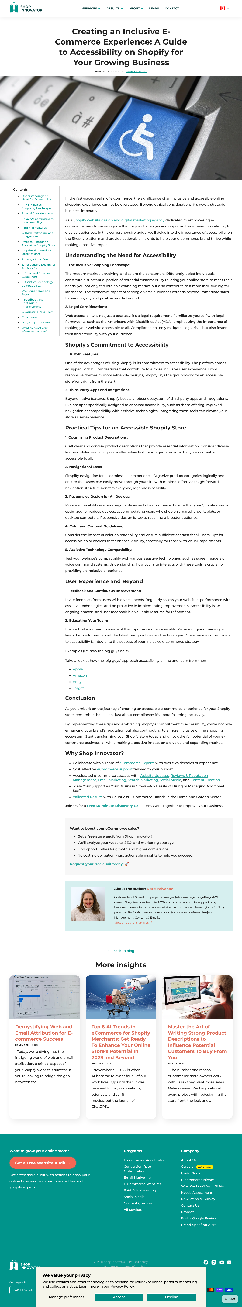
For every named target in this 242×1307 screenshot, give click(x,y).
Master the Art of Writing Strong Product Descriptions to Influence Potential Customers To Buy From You (197, 1042)
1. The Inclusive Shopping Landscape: (36, 206)
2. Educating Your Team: (38, 312)
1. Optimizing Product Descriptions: (36, 252)
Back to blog (123, 951)
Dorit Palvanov (160, 889)
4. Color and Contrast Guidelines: (36, 275)
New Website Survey (198, 1199)
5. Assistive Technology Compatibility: (37, 284)
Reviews (188, 1212)
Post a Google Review (199, 1218)
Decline (171, 1297)
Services (89, 8)
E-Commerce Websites (142, 1184)
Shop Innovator (114, 1262)
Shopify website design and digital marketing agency (118, 220)
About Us (188, 1160)
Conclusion (29, 317)
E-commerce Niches (198, 1180)
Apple (78, 669)
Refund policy (138, 1262)
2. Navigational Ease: (35, 259)
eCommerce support (115, 769)
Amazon (80, 675)
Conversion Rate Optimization (137, 1169)
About (134, 8)
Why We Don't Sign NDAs (202, 1186)
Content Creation (205, 780)
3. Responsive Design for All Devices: (38, 266)
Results (113, 8)
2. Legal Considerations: (38, 213)
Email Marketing (112, 780)
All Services (133, 1210)
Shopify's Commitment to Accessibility (38, 220)
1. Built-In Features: (34, 227)
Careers (187, 1166)
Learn (154, 8)
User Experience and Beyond (36, 292)
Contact (172, 8)
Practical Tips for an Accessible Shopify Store (38, 243)
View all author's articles (132, 922)
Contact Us (190, 1205)
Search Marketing (143, 780)
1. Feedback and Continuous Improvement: (33, 303)
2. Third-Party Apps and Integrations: (38, 234)
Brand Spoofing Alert (198, 1225)
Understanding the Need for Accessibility (36, 197)
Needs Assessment (196, 1193)
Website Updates (154, 776)
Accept (119, 1297)
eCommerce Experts (136, 763)
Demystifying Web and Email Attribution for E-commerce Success (44, 1033)
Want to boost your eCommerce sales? (35, 329)
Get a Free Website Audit (40, 1163)
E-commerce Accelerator (144, 1160)
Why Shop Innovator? (37, 322)
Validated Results (87, 797)
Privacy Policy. (122, 1286)
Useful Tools (191, 1173)
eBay (77, 682)
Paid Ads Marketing (140, 1190)
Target (78, 688)
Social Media (170, 780)
